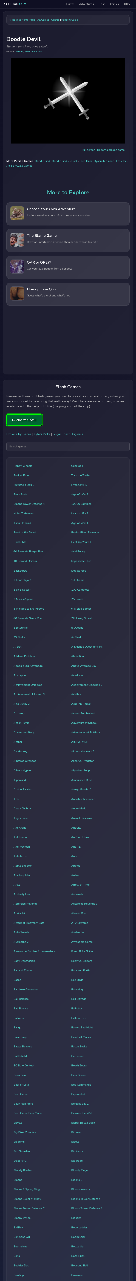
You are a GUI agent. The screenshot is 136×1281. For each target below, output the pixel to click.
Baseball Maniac (81, 1037)
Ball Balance (21, 999)
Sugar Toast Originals (68, 434)
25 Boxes (77, 599)
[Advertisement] (68, 341)
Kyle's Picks (42, 434)
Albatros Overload (24, 761)
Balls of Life (78, 1018)
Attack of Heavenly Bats (28, 923)
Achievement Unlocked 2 (87, 685)
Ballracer (18, 1018)
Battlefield (20, 1056)
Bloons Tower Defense (85, 1199)
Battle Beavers (22, 1046)
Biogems (19, 1142)
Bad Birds (77, 980)
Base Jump (20, 1037)
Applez (75, 866)
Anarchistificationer (83, 799)
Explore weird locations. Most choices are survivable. (58, 215)
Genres (55, 19)
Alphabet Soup (80, 770)
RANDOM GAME (24, 420)
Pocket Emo (21, 475)
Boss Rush (77, 1256)
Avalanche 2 (21, 942)
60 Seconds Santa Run (27, 618)
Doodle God (42, 161)
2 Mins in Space (23, 599)
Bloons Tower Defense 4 (29, 504)
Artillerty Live (21, 894)
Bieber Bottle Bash (83, 1123)
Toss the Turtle (80, 475)
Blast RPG (20, 1161)
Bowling (18, 1275)
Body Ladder (79, 1227)
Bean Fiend (20, 1075)
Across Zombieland (83, 713)
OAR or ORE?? (39, 262)
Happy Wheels (22, 466)
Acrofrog (18, 713)
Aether (17, 742)
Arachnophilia (21, 875)
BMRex (18, 1227)
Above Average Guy (83, 666)
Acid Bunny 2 (21, 704)
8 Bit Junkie (20, 628)
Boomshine (20, 1246)
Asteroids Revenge (25, 904)
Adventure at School (84, 723)
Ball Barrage (78, 999)
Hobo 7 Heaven (23, 513)
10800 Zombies (81, 504)
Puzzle (19, 51)
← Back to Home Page (22, 19)
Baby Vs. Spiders (81, 961)
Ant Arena (19, 828)
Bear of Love (21, 1085)
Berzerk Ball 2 (80, 1104)
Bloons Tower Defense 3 (87, 1208)
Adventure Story (23, 732)
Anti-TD (76, 847)
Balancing (77, 989)
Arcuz (16, 885)
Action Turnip (21, 723)
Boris (16, 1256)
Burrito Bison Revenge (85, 532)
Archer (75, 875)
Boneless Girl (21, 1237)
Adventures (86, 4)
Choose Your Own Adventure (51, 208)
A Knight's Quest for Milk (87, 647)
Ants (74, 856)
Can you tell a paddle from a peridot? (49, 269)
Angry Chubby (22, 808)
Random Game (69, 19)
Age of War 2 (79, 494)
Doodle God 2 (60, 161)
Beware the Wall (81, 1113)
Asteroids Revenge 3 (84, 904)
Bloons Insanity (80, 1189)
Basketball (20, 571)
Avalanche (77, 932)
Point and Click (33, 51)
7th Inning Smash (81, 618)
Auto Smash (21, 932)
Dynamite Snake (104, 161)
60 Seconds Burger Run (28, 551)
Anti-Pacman (21, 847)
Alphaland (19, 780)
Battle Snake (79, 1046)
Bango (17, 1027)
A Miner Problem (24, 656)
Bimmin (76, 1132)
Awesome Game (82, 942)
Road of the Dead (24, 532)
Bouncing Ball (79, 1266)
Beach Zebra (79, 1066)
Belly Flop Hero (23, 1104)
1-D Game (77, 580)
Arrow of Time (80, 885)
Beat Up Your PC (81, 542)
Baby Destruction (24, 961)
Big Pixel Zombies (24, 1132)
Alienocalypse (22, 770)
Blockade (77, 1161)
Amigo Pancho (22, 789)
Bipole (75, 1142)
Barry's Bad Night (82, 1027)
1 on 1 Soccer (21, 590)
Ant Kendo (20, 837)
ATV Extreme (79, 923)
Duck (74, 161)
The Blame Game (42, 235)
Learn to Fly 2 (79, 513)
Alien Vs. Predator (82, 761)
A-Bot (17, 647)
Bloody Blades (22, 1170)
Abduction (77, 656)
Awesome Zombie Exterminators (34, 951)
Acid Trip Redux (80, 704)
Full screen (88, 150)
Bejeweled (78, 1094)
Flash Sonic (20, 494)
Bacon (17, 980)
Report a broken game (111, 150)
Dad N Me (19, 542)
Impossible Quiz (81, 561)
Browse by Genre (18, 434)
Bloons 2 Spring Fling (26, 1189)
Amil (16, 799)
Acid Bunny (78, 551)
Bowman (77, 1275)
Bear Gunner (78, 1075)
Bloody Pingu (79, 1170)
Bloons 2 (76, 1180)
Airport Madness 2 (83, 751)
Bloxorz (76, 1218)
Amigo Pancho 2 (81, 789)
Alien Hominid (22, 523)
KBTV (126, 4)
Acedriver (77, 675)
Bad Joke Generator (25, 989)
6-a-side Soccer (81, 609)
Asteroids (77, 894)
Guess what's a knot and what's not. (48, 295)
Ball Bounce (20, 1008)
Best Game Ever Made (27, 1113)
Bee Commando (81, 1085)
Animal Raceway (81, 818)
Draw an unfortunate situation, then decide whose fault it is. (63, 242)
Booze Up (77, 1246)
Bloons (17, 1180)
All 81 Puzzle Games (19, 166)
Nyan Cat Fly (79, 485)
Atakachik (19, 913)
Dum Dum (86, 161)
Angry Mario (78, 808)
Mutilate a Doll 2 (23, 485)
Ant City (76, 828)
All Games (43, 19)
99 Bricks (19, 637)
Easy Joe (121, 161)
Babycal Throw (22, 970)
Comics (114, 4)
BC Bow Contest (23, 1066)
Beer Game (20, 1094)
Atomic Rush (79, 913)
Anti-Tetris (20, 856)
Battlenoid (77, 1056)
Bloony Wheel (22, 1218)
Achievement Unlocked (27, 685)
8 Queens (77, 628)
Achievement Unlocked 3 (29, 694)
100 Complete (80, 590)
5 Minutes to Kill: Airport (28, 609)
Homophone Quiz (41, 289)
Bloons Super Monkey (27, 1199)
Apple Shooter (22, 866)
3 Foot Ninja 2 (22, 580)
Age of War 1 (79, 523)
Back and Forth (80, 970)
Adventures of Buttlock (85, 732)
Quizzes (70, 4)
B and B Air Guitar (82, 951)
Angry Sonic (20, 818)
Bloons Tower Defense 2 (29, 1208)
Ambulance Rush (81, 780)
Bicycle (17, 1123)
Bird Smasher (21, 1151)
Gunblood (77, 466)
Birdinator (77, 1151)
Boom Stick (78, 1237)
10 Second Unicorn (25, 561)
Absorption (20, 675)
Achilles (76, 694)
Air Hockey (20, 751)
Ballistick (76, 1008)
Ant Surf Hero (80, 837)
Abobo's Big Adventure (28, 666)
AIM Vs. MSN (79, 742)
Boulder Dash (21, 1266)
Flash (101, 4)
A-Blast (76, 637)
